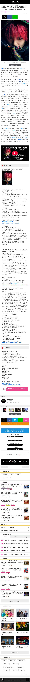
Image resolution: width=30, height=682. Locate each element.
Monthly (25, 537)
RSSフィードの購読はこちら (15, 423)
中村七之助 (12, 660)
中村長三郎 (15, 670)
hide (2, 68)
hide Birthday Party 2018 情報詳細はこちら (16, 389)
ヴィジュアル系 (7, 478)
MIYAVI (14, 137)
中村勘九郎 (21, 660)
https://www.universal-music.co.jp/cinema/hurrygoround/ (10, 222)
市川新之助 (15, 664)
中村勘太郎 (19, 667)
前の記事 (5, 466)
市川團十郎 (6, 664)
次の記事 (25, 466)
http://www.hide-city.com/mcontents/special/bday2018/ (11, 383)
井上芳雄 (23, 670)
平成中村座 (6, 670)
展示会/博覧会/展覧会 (8, 667)
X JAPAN (5, 474)
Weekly (15, 537)
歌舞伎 (4, 660)
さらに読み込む (15, 652)
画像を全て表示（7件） (15, 65)
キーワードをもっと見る (22, 673)
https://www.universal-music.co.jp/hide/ (11, 342)
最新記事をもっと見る (15, 601)
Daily (5, 537)
